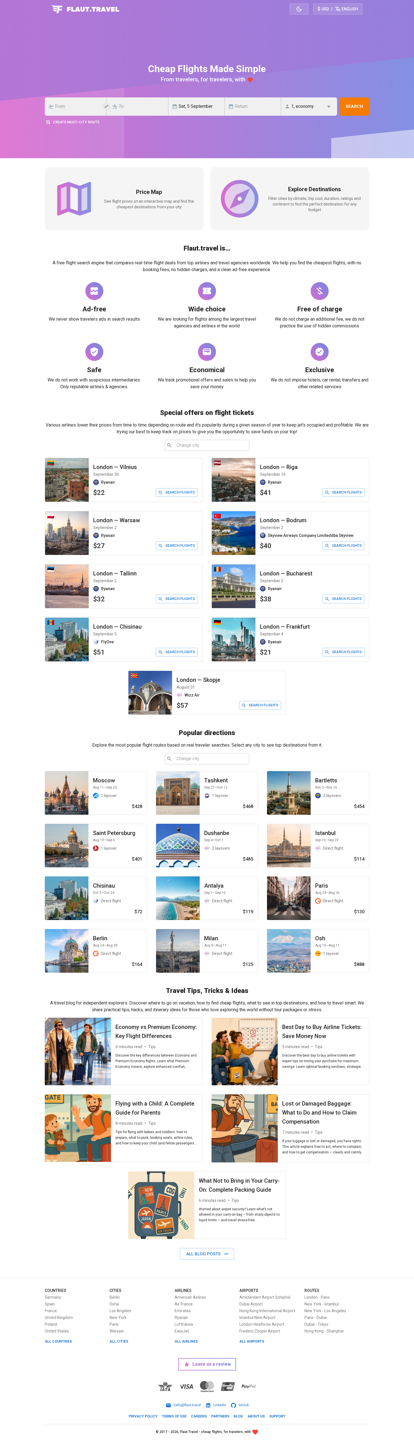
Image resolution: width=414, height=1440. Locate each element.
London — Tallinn (115, 573)
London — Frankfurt (285, 626)
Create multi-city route (76, 122)
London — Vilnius (115, 467)
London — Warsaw (116, 520)
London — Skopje (198, 680)
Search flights (180, 492)
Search (354, 106)
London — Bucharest (286, 573)
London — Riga (279, 467)
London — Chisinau (117, 626)
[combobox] (77, 106)
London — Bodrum (283, 520)
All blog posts (203, 1253)
